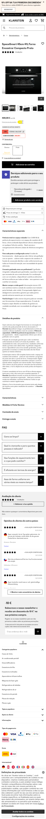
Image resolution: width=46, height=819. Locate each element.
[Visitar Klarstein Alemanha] (3, 767)
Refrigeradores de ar (9, 690)
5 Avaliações (18, 52)
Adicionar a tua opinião (24, 504)
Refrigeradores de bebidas (11, 685)
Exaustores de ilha (8, 667)
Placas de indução (8, 698)
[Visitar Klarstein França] (18, 767)
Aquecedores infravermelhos (12, 676)
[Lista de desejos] (36, 20)
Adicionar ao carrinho (25, 165)
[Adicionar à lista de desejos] (42, 43)
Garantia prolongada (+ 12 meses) (23, 190)
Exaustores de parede (9, 694)
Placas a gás (6, 703)
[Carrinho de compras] (42, 20)
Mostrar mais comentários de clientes (25, 592)
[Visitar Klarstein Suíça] (13, 767)
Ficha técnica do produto (9, 122)
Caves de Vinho (7, 654)
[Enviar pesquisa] (4, 27)
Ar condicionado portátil (10, 658)
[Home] (6, 35)
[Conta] (30, 20)
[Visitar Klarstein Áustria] (8, 767)
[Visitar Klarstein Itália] (23, 767)
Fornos (26, 35)
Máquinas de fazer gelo (10, 681)
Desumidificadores (8, 663)
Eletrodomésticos (14, 35)
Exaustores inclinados (9, 672)
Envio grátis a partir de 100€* (34, 14)
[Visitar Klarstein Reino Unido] (32, 767)
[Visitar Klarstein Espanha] (27, 767)
